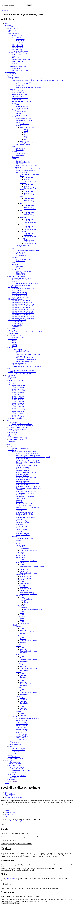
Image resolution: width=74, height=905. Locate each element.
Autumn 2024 (20, 557)
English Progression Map (24, 118)
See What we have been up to (25, 496)
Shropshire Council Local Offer (22, 278)
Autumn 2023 (20, 575)
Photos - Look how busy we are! (26, 472)
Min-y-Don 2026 (17, 49)
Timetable (23, 630)
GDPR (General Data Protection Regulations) (22, 372)
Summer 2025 (20, 568)
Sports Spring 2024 (18, 398)
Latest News (12, 382)
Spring (18, 542)
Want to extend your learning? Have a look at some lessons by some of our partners (37, 80)
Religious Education (18, 110)
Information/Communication (24, 512)
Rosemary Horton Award (20, 70)
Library (10, 755)
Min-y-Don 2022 (17, 44)
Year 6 (26, 139)
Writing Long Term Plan (27, 127)
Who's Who (12, 30)
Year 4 (26, 136)
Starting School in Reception (17, 429)
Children (7, 444)
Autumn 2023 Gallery (26, 576)
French (14, 262)
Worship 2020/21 (17, 769)
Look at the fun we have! (20, 448)
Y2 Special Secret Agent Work (33, 609)
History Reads (20, 275)
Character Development (19, 94)
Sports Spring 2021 (18, 413)
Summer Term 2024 (22, 734)
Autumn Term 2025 (22, 720)
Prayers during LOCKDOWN (21, 770)
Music (14, 249)
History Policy (20, 273)
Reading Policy (24, 124)
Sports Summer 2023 (18, 401)
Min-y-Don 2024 (17, 46)
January (22, 176)
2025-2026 (15, 743)
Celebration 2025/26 (18, 750)
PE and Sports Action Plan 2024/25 (23, 302)
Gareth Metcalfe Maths (23, 84)
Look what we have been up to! (26, 517)
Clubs (10, 741)
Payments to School (14, 431)
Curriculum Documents (23, 108)
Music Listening (21, 255)
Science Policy (20, 155)
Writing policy (24, 141)
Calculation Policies (18, 96)
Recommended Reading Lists (25, 120)
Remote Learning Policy (19, 363)
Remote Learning (13, 77)
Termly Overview (21, 516)
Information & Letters (22, 533)
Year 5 (26, 138)
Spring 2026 (20, 40)
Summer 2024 (20, 585)
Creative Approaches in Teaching (22, 101)
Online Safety (12, 368)
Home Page (4, 10)
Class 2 (14, 342)
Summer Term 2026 (22, 724)
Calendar (11, 379)
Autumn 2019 (16, 751)
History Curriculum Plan (23, 271)
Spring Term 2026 (21, 722)
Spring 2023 (20, 606)
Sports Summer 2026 (18, 386)
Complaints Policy (21, 356)
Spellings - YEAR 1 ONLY (24, 514)
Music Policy (20, 254)
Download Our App (11, 781)
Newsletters (12, 377)
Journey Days (12, 774)
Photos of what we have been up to (27, 453)
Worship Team (12, 777)
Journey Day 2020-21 (19, 776)
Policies (14, 63)
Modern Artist (28, 179)
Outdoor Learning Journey (20, 51)
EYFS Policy (20, 105)
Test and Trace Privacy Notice (21, 373)
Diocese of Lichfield (14, 764)
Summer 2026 (20, 42)
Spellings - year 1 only (23, 523)
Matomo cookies (11, 878)
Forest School (16, 37)
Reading (18, 122)
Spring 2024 (20, 580)
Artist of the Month (22, 172)
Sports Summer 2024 (18, 396)
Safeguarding (12, 328)
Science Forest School (27, 592)
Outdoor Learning (13, 33)
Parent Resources (17, 61)
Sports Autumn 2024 (18, 394)
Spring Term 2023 (21, 738)
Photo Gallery (24, 569)
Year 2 (26, 132)
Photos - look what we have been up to (28, 477)
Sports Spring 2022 (18, 408)
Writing (18, 125)
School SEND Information (20, 280)
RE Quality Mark (21, 115)
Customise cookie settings (23, 843)
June (21, 210)
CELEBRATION (25, 578)
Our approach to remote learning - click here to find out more (30, 79)
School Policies (17, 349)
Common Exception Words (24, 538)
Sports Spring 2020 (18, 417)
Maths (14, 146)
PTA (9, 436)
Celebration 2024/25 (18, 748)
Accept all (11, 843)
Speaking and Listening (23, 144)
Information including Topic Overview (28, 486)
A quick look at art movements (29, 174)
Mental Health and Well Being (17, 53)
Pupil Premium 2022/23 (19, 295)
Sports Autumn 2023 (18, 399)
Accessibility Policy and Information (27, 283)
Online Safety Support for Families (23, 370)
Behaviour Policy (21, 353)
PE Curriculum (20, 261)
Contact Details (13, 28)
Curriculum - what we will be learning (27, 460)
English (14, 117)
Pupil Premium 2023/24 (19, 294)
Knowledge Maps (25, 588)
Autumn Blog (20, 39)
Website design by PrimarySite (14, 821)
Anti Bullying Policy (22, 351)
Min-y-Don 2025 (17, 47)
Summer (18, 543)
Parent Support (16, 54)
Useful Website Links (26, 623)
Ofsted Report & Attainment (17, 320)
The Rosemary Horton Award (17, 66)
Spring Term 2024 (21, 732)
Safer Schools (12, 330)
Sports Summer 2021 (18, 412)
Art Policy (19, 247)
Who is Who (16, 58)
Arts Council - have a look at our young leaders (26, 366)
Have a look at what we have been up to (28, 488)
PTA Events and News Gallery (17, 438)
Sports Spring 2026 (18, 387)
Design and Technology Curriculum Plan (28, 169)
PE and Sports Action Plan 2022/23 (23, 306)
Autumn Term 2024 (22, 725)
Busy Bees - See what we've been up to (28, 507)
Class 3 (14, 344)
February (23, 183)
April (21, 196)
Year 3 (26, 134)
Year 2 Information (26, 583)
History (14, 269)
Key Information (10, 72)
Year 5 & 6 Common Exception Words (28, 718)
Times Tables (24, 653)
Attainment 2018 (17, 327)
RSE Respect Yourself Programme (26, 165)
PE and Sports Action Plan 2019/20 (23, 311)
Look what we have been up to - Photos (28, 455)
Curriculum (11, 89)
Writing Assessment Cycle (28, 143)
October (22, 224)
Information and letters (23, 458)
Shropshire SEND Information (21, 285)
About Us (8, 25)
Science (14, 151)
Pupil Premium (13, 287)
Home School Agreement (24, 361)
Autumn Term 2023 (22, 731)
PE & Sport (15, 257)
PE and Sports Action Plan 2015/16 (23, 318)
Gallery (22, 547)
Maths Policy (20, 150)
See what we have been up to (25, 493)
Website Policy (9, 814)
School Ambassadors (14, 744)
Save (17, 903)
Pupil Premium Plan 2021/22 (21, 297)
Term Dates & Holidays (15, 380)
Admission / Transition (15, 335)
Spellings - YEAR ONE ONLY (26, 503)
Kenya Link (16, 772)
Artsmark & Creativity (15, 365)
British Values (12, 339)
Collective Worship (14, 762)
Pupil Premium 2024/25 (19, 292)
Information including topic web (26, 491)
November (23, 231)
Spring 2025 (20, 562)
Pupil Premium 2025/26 (19, 290)
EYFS (14, 103)
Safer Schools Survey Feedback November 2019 (27, 332)
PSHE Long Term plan (23, 162)
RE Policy (19, 113)
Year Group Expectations (20, 98)
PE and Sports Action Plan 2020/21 (23, 309)
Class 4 (14, 346)
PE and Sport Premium (15, 299)
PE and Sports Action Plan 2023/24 (23, 304)
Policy (18, 268)
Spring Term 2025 (21, 727)
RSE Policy (19, 164)
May (21, 203)
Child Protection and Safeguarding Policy (28, 354)
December (23, 238)
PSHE (14, 158)
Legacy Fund (16, 68)
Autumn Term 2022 (22, 736)
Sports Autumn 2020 (18, 415)
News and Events (10, 375)
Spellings (23, 601)
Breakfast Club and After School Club (20, 427)
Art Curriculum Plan (22, 245)
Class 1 (14, 340)
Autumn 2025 (20, 545)
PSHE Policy (20, 160)
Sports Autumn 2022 (18, 405)
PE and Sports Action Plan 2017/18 (23, 314)
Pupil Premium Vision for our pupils (23, 288)
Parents (7, 420)
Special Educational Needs (16, 276)
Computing (15, 157)
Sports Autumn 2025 (18, 389)
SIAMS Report (13, 333)
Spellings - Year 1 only (23, 535)
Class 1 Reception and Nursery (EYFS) (24, 451)
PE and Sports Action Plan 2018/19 (23, 313)
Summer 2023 (20, 616)
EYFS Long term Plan (23, 106)
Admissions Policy (18, 337)
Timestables (23, 633)
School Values (9, 760)
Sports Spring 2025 (18, 392)
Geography (15, 264)
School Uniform (13, 432)
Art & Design (16, 167)
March (22, 190)
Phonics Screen (24, 549)
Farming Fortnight (17, 91)
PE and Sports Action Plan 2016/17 (23, 316)
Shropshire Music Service (24, 82)
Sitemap (7, 811)
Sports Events (12, 384)
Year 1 (26, 131)
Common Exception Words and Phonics (32, 566)
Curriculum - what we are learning (26, 465)
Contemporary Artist (30, 181)
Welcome (11, 27)
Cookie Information (11, 812)
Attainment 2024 (17, 321)
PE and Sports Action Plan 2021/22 (23, 307)
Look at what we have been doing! (26, 528)
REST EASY (16, 56)
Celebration (19, 490)
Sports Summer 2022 (18, 406)
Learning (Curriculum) (23, 470)
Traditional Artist (29, 177)
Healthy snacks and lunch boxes (22, 424)
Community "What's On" (16, 418)
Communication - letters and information (28, 469)
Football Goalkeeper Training (14, 797)
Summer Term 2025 (22, 729)
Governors (11, 75)
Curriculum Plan (21, 112)
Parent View (12, 434)
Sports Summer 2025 (18, 391)
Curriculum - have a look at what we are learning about (33, 457)
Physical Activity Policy (23, 259)
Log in (7, 783)
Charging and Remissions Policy (26, 359)
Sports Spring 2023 (18, 403)
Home (6, 23)
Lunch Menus (12, 422)
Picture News (20, 86)
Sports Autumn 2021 (18, 410)
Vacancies (11, 32)
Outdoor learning (21, 498)
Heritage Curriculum (18, 92)
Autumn (18, 540)
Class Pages (12, 450)
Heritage (11, 65)
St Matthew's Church (14, 765)
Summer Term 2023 (22, 739)
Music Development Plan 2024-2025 (27, 250)
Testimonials (12, 441)
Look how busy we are (23, 467)
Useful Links (12, 443)
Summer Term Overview (23, 505)
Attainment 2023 (17, 323)
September (23, 217)
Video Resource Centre (15, 439)
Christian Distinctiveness (16, 767)
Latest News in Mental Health (21, 60)
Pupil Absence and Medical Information (20, 425)
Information (19, 464)
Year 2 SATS (24, 587)
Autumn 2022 (20, 595)
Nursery (10, 446)
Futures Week (16, 99)
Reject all (4, 843)
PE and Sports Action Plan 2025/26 (23, 301)
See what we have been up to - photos (27, 483)
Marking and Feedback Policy (25, 358)
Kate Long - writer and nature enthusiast (28, 87)
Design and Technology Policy (25, 170)
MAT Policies (12, 73)
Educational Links (14, 757)
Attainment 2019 (17, 325)
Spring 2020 (16, 753)
